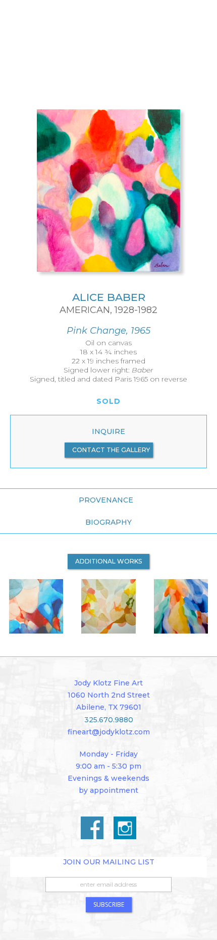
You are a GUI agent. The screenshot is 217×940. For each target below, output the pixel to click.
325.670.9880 (108, 719)
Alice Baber (108, 297)
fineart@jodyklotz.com (109, 731)
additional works (108, 561)
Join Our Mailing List (108, 861)
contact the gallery (111, 450)
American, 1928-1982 (108, 310)
